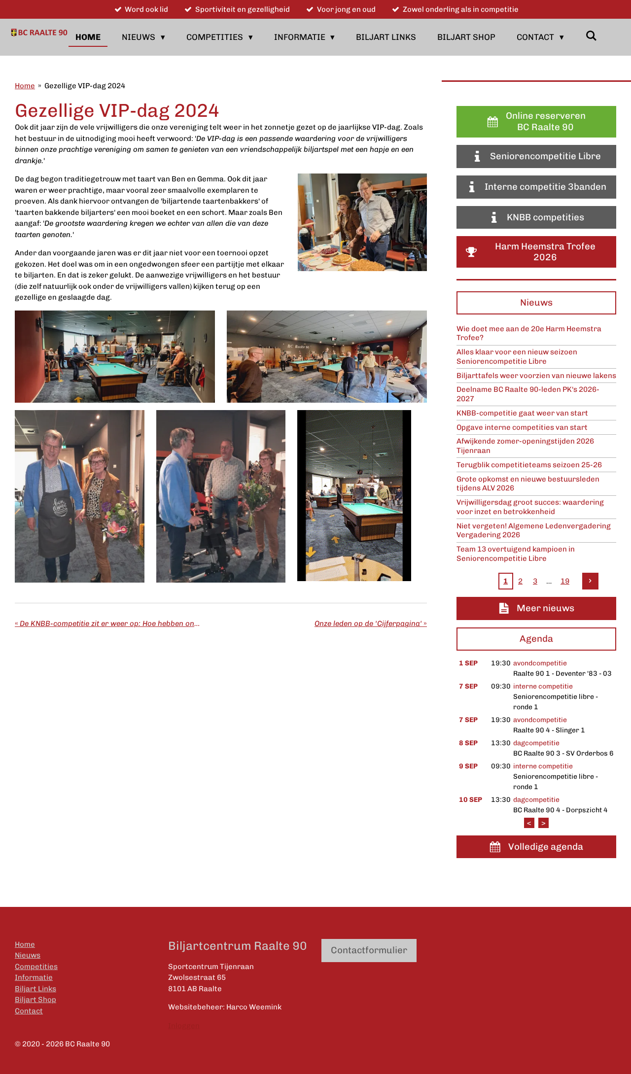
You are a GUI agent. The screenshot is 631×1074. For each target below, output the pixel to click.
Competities (36, 966)
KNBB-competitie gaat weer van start (522, 413)
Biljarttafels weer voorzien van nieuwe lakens (536, 375)
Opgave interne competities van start (522, 427)
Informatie (34, 977)
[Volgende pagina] (590, 581)
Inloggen (184, 1025)
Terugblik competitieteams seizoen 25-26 (529, 464)
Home (25, 85)
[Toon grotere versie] (362, 222)
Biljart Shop (35, 999)
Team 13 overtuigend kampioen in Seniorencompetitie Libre (515, 554)
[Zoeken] (591, 36)
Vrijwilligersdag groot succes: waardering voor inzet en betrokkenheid (530, 507)
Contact (29, 1010)
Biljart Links (35, 988)
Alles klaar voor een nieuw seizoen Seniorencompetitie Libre (516, 356)
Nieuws (27, 955)
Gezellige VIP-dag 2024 (84, 85)
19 (565, 581)
